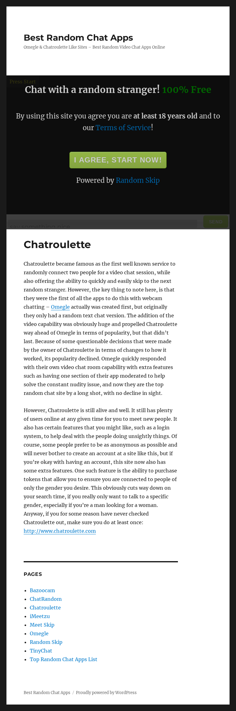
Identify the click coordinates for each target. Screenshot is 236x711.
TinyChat (41, 651)
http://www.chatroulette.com (60, 531)
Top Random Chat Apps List (63, 659)
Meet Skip (42, 625)
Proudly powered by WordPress (106, 692)
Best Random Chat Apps (78, 37)
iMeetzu (40, 616)
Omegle (60, 307)
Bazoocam (42, 590)
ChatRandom (46, 599)
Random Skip (138, 180)
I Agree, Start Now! (118, 160)
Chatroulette (45, 608)
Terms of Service (123, 127)
